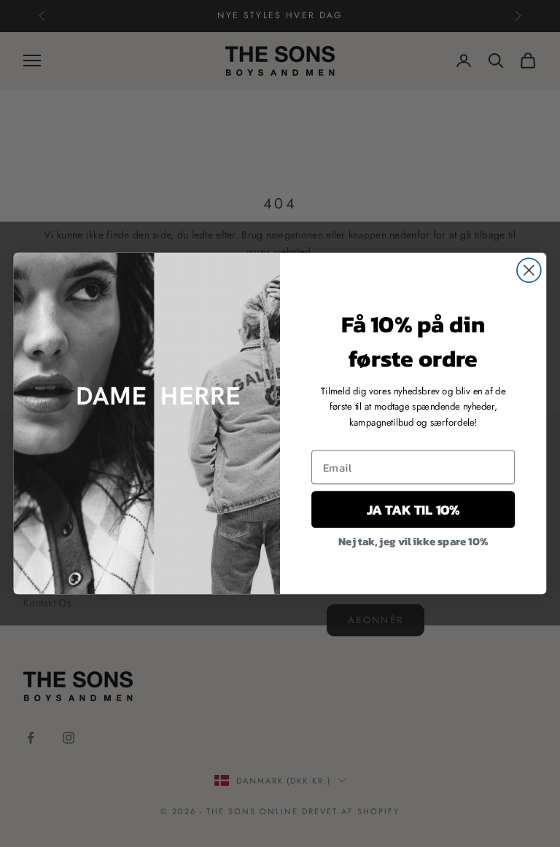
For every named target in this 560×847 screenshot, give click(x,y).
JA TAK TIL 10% (413, 509)
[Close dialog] (529, 270)
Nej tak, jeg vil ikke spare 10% (413, 540)
